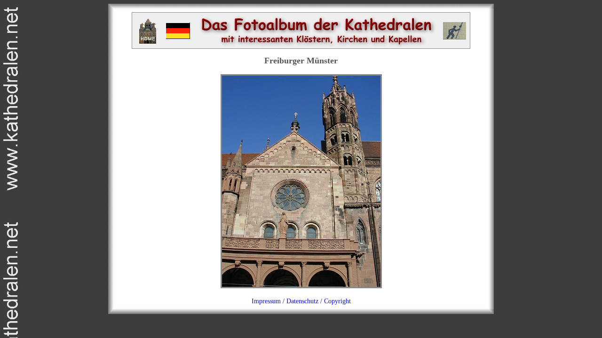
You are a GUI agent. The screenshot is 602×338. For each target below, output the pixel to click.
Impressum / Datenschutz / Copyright (301, 301)
